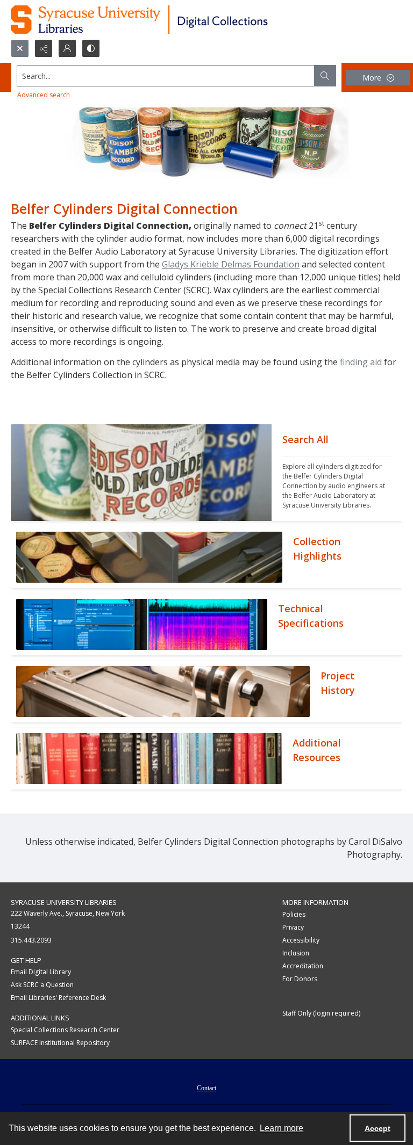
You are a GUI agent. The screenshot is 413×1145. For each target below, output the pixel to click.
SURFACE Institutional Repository (60, 1042)
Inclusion (295, 953)
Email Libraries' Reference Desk (58, 997)
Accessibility (300, 940)
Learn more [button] (281, 1128)
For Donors (299, 978)
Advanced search (43, 94)
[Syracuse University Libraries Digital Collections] (171, 19)
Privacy (293, 927)
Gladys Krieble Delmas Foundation (231, 264)
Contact (206, 1088)
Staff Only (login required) (321, 1013)
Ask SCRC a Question (42, 984)
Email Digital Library (41, 971)
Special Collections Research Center (65, 1029)
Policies (293, 914)
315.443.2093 (31, 940)
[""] (141, 472)
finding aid (361, 362)
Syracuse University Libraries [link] (64, 902)
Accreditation (302, 965)
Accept (377, 1128)
